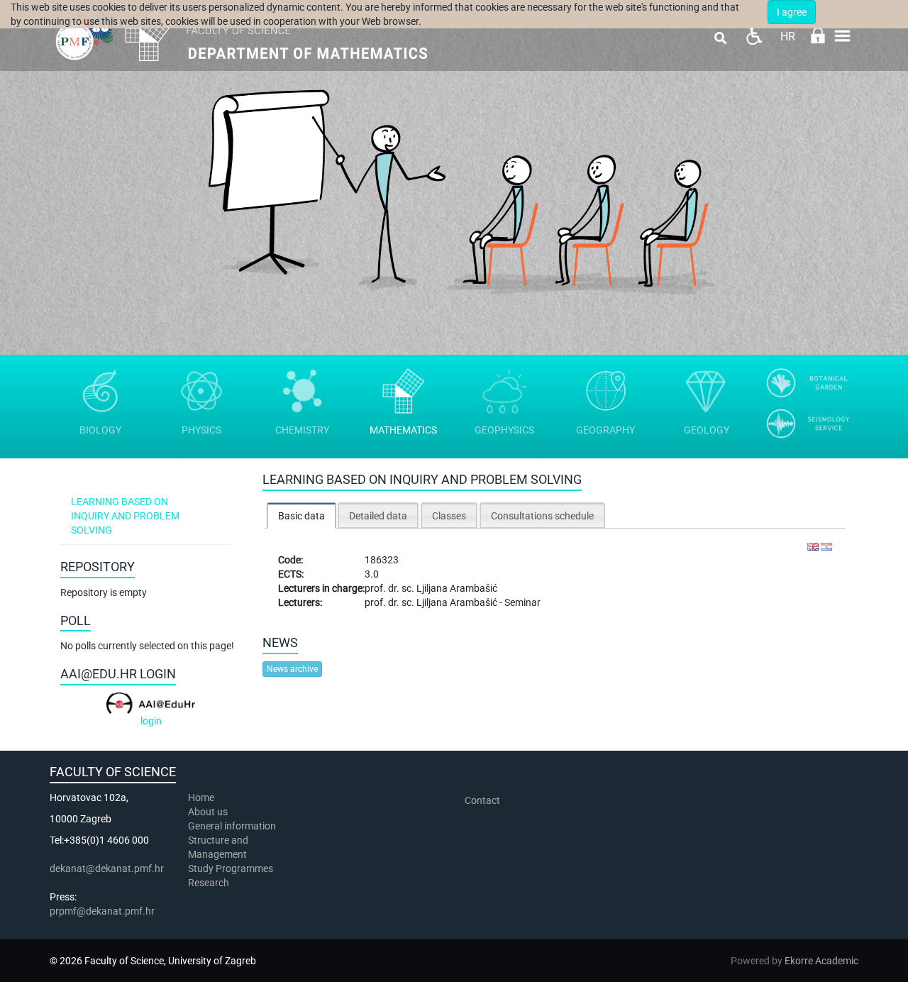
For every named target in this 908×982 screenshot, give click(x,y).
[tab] (301, 515)
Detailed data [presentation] (378, 516)
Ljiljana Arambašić (456, 588)
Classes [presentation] (449, 516)
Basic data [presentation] (301, 516)
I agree (792, 12)
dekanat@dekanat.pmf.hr (107, 868)
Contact (482, 800)
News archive (292, 669)
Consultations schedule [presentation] (542, 516)
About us (209, 811)
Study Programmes (230, 868)
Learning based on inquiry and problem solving (125, 516)
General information (232, 826)
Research (209, 882)
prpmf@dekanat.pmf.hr (102, 911)
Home (201, 797)
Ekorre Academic (821, 960)
